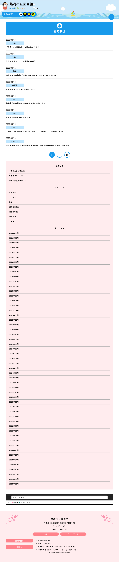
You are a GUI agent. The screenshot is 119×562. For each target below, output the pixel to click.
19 (67, 154)
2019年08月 (14, 474)
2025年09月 (14, 286)
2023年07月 (14, 406)
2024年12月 (14, 325)
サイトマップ (73, 534)
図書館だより (14, 216)
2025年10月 (14, 281)
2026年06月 (14, 243)
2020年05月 (14, 455)
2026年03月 (14, 257)
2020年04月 (14, 460)
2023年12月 (14, 382)
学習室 (11, 221)
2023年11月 (14, 387)
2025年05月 (14, 305)
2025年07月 (14, 296)
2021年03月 (14, 445)
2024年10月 (14, 334)
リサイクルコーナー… (17, 176)
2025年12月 (14, 271)
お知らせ (12, 192)
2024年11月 (14, 329)
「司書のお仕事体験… (17, 171)
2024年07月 (14, 349)
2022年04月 (14, 421)
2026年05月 (14, 247)
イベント (12, 197)
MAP (45, 534)
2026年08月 (14, 233)
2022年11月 (14, 416)
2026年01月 (14, 267)
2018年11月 (14, 484)
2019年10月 (14, 469)
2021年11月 (14, 431)
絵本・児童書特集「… (17, 180)
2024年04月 (14, 363)
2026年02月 (14, 262)
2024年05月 (14, 358)
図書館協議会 (14, 207)
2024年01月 (14, 378)
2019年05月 (14, 479)
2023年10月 (14, 392)
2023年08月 (14, 402)
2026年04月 (14, 252)
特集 (11, 202)
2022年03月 (14, 426)
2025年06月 (14, 300)
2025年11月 (14, 276)
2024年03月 (14, 368)
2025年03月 (14, 315)
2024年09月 (14, 339)
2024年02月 (14, 373)
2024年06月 (14, 354)
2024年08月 (14, 344)
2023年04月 (14, 411)
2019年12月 (14, 464)
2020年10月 (14, 450)
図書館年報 (13, 212)
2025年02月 (14, 320)
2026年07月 (14, 238)
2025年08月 (14, 291)
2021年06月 (14, 435)
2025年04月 (14, 310)
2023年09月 (14, 397)
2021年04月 (14, 440)
